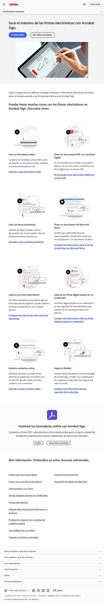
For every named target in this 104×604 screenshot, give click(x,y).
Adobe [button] (7, 575)
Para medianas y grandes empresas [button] (18, 557)
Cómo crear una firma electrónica (25, 481)
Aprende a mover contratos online (24, 388)
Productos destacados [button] (13, 581)
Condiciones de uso (54, 596)
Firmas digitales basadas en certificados (28, 495)
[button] (84, 4)
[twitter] (43, 590)
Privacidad (42, 596)
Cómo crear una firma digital (23, 474)
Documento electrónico (59, 443)
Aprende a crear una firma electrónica (26, 242)
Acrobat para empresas (13, 11)
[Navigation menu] (4, 4)
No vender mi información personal (16, 599)
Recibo (38, 443)
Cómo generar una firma (21, 488)
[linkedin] (48, 590)
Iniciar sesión (95, 4)
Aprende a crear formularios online (25, 171)
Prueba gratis (17, 34)
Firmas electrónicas (18, 502)
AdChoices (35, 599)
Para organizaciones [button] (12, 563)
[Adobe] (13, 4)
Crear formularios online (66, 474)
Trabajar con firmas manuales (23, 537)
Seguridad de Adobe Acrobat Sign (70, 481)
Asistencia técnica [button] (11, 569)
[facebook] (33, 590)
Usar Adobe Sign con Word (22, 530)
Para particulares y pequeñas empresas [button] (20, 551)
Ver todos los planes (42, 34)
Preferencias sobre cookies (71, 596)
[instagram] (38, 590)
